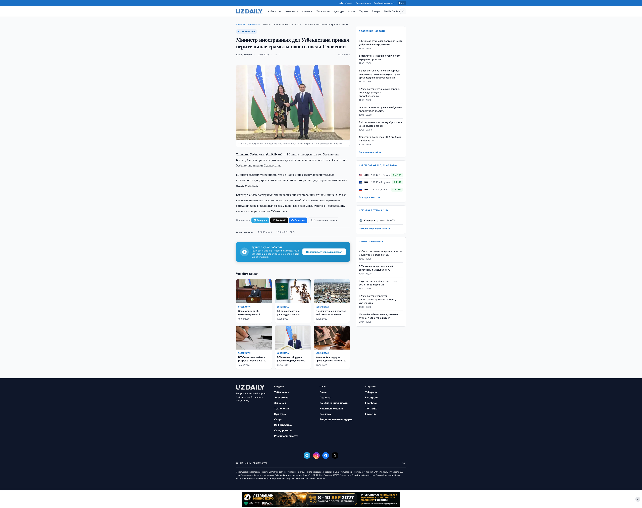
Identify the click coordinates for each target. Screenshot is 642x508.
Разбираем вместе (384, 3)
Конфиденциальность (334, 403)
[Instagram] (316, 455)
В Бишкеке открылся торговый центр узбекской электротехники (381, 42)
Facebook (299, 220)
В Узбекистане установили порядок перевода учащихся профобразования (379, 93)
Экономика (291, 11)
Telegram (262, 220)
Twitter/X (281, 220)
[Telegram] (307, 455)
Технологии (323, 11)
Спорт (351, 11)
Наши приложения (331, 408)
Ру (400, 3)
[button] (403, 11)
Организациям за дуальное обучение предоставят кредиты (380, 109)
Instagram (371, 397)
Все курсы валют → (369, 197)
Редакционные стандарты (336, 419)
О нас (323, 392)
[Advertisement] (321, 499)
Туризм (363, 11)
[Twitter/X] (335, 455)
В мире (376, 11)
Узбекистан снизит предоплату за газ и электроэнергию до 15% (380, 253)
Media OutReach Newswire (399, 11)
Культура (339, 11)
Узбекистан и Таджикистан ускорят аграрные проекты (380, 57)
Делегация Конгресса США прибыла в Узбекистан (380, 139)
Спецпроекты (363, 3)
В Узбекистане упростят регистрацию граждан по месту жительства (377, 299)
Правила (325, 397)
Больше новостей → (370, 152)
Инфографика (345, 3)
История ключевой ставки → (374, 228)
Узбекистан (274, 11)
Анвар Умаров (244, 54)
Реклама (325, 414)
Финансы (307, 11)
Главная (240, 24)
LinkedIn (370, 414)
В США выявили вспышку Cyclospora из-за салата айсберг (380, 124)
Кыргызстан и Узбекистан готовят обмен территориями (379, 283)
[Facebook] (325, 455)
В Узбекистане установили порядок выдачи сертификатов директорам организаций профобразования (379, 74)
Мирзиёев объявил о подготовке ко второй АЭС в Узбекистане (379, 316)
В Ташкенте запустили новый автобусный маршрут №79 (376, 268)
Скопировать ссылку (325, 220)
